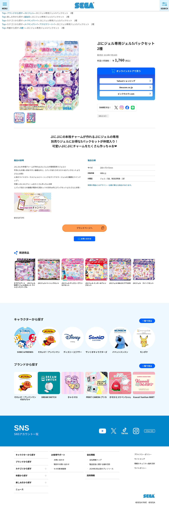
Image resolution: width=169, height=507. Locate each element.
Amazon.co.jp (126, 87)
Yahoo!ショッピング (126, 80)
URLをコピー (103, 116)
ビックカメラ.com (126, 93)
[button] (19, 118)
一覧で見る (147, 320)
